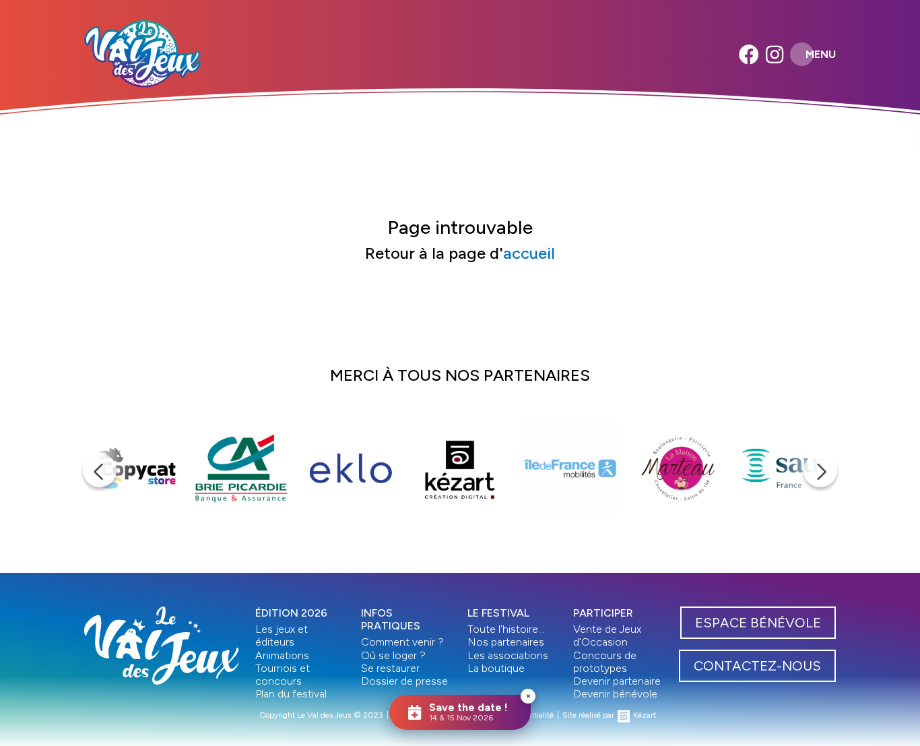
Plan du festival (291, 693)
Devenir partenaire (617, 681)
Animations (282, 655)
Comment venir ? (402, 641)
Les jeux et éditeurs (281, 635)
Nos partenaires (505, 641)
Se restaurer (390, 668)
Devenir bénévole (615, 693)
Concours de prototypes (604, 662)
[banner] (142, 54)
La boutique (496, 668)
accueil (529, 253)
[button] (100, 470)
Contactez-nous (757, 666)
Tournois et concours (282, 674)
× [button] (528, 696)
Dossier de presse (404, 681)
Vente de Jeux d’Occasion (607, 635)
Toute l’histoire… (505, 629)
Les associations (507, 655)
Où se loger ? (393, 655)
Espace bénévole (758, 623)
